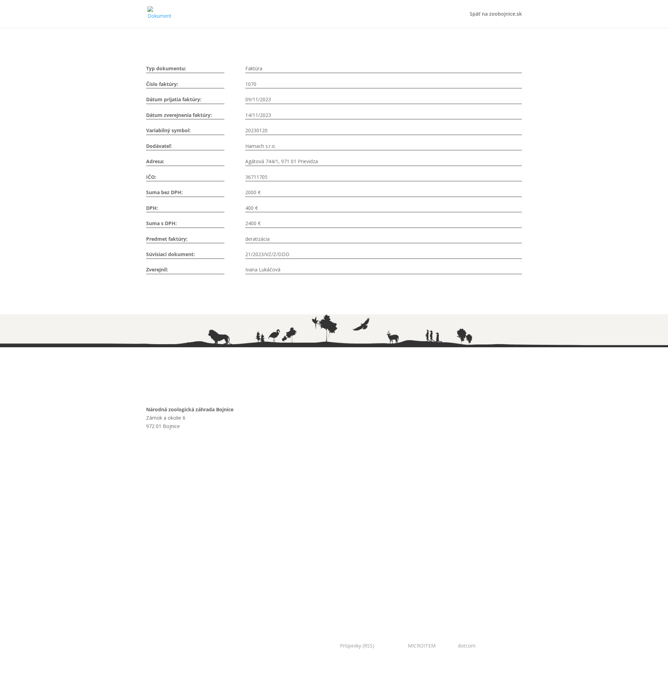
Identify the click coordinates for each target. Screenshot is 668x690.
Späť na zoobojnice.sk (496, 14)
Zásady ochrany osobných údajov (196, 519)
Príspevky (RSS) (357, 645)
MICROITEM (422, 645)
